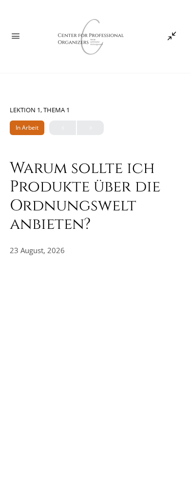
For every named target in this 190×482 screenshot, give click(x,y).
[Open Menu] (15, 35)
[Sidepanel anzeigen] (169, 36)
